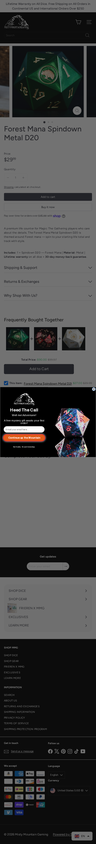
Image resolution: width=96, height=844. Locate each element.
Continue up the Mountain (24, 437)
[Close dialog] (93, 389)
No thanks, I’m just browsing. (24, 447)
